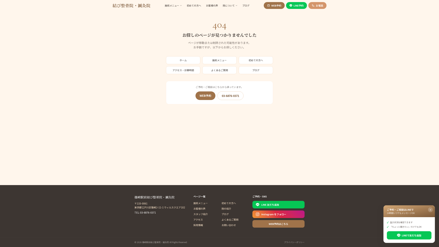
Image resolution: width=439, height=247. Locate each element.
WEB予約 (276, 5)
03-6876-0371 (230, 96)
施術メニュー (172, 5)
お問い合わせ (229, 225)
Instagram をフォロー (273, 214)
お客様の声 (212, 5)
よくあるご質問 (219, 70)
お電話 (319, 5)
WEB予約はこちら (278, 224)
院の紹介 (226, 208)
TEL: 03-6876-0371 (145, 212)
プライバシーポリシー (294, 242)
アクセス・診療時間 (183, 70)
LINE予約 (299, 5)
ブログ (246, 5)
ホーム (183, 60)
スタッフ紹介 (200, 214)
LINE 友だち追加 (270, 204)
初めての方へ (194, 5)
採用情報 (198, 225)
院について (229, 5)
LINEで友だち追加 (411, 235)
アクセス (198, 219)
